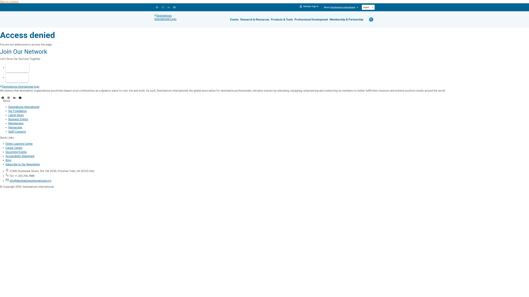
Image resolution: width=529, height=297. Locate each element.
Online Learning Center (19, 143)
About (341, 7)
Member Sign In (309, 6)
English (366, 7)
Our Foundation (17, 111)
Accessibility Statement (20, 156)
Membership (17, 68)
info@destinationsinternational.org (30, 180)
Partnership (16, 78)
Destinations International (23, 106)
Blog (8, 160)
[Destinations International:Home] (170, 19)
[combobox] (368, 7)
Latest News (16, 115)
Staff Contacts (17, 131)
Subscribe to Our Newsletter (23, 164)
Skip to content (9, 1)
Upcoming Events (16, 152)
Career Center (14, 147)
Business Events (18, 119)
